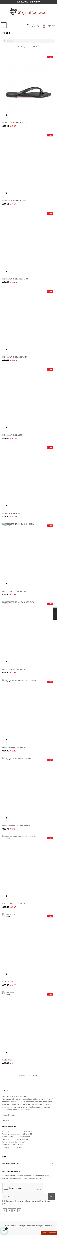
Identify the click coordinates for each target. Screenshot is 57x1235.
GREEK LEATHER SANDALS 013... (14, 904)
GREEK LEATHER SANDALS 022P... (15, 669)
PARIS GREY (7, 1060)
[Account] (33, 25)
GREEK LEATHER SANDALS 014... (14, 591)
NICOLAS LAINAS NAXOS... (12, 435)
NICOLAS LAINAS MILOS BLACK (14, 123)
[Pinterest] (14, 1210)
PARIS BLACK (7, 982)
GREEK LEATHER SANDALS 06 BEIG (16, 826)
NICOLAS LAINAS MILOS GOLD (14, 201)
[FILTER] (55, 617)
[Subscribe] (51, 1196)
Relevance (28, 41)
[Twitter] (9, 1210)
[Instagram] (19, 1210)
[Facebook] (4, 1210)
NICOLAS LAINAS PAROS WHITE (15, 357)
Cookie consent (49, 1233)
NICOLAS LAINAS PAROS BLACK (15, 279)
